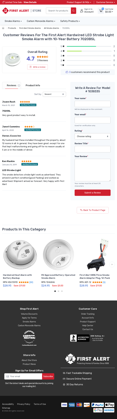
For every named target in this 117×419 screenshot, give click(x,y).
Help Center (87, 325)
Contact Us (87, 329)
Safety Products (69, 21)
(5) (103, 282)
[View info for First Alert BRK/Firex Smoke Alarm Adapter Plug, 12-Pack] (97, 255)
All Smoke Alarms (51, 28)
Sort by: (38, 94)
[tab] (11, 85)
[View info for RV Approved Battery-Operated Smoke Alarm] (58, 255)
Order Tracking (87, 314)
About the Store (29, 360)
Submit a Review (92, 192)
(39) (31, 282)
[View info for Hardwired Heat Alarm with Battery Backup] (20, 255)
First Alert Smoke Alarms (30, 28)
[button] (5, 264)
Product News (29, 364)
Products (12, 28)
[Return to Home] (3, 28)
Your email (80, 114)
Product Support (88, 322)
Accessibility (8, 404)
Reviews (11, 85)
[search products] (73, 10)
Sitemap (6, 408)
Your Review (81, 156)
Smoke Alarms (12, 21)
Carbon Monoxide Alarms (40, 21)
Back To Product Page (94, 210)
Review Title (81, 143)
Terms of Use (40, 404)
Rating (78, 131)
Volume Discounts (29, 314)
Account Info (88, 318)
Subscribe (48, 376)
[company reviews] (88, 338)
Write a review (39, 67)
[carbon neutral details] (29, 338)
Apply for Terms (29, 318)
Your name (80, 98)
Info (33, 85)
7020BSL (66, 28)
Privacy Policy (23, 404)
